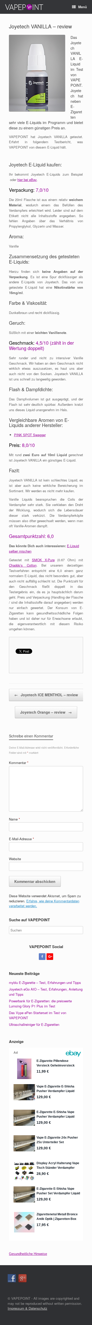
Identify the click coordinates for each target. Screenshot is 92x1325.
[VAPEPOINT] (24, 7)
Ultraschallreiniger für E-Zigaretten (34, 1024)
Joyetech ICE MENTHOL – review (46, 694)
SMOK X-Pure (43, 559)
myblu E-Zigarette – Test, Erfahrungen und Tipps (45, 982)
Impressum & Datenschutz (27, 1308)
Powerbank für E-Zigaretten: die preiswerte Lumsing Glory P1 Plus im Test (40, 1003)
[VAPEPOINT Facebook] (42, 956)
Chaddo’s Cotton (23, 565)
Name (14, 819)
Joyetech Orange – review (46, 712)
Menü (82, 6)
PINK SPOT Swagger (30, 434)
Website (15, 858)
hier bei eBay (27, 179)
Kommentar (18, 762)
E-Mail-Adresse (21, 838)
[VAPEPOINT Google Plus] (50, 956)
